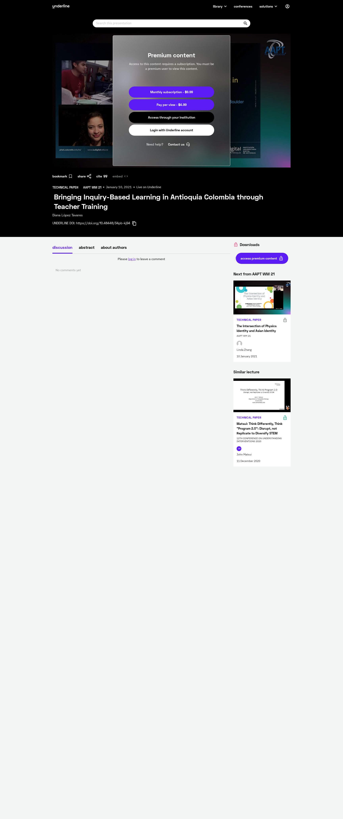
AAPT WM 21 (263, 273)
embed (118, 176)
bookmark (59, 176)
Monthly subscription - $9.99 (171, 92)
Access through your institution (171, 117)
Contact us (176, 144)
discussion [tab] (62, 247)
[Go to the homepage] (60, 6)
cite (99, 176)
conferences (243, 6)
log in (132, 259)
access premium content (259, 258)
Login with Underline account (171, 130)
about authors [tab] (114, 247)
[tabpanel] (141, 265)
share (82, 176)
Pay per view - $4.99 (172, 104)
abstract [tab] (86, 247)
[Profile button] (287, 6)
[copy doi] (136, 223)
